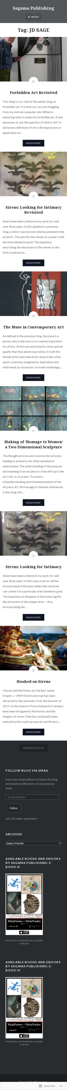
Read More (33, 143)
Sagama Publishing (33, 8)
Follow (13, 808)
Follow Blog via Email (27, 770)
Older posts (33, 748)
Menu (35, 16)
